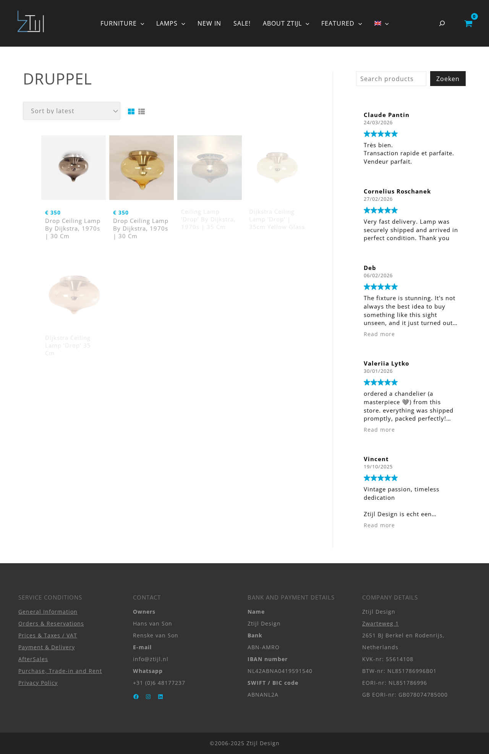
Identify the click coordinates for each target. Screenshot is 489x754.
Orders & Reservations (51, 623)
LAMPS (167, 23)
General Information (48, 611)
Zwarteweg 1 (380, 623)
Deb (370, 267)
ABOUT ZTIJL (282, 23)
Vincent (376, 459)
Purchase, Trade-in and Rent (60, 670)
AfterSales (33, 659)
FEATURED (338, 23)
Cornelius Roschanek (397, 191)
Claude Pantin (387, 115)
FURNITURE (118, 23)
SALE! (242, 23)
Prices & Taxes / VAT (47, 635)
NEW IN (209, 23)
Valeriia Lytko (386, 363)
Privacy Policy (38, 682)
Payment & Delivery (46, 647)
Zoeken (448, 79)
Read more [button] (379, 334)
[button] (140, 23)
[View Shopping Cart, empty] (468, 23)
